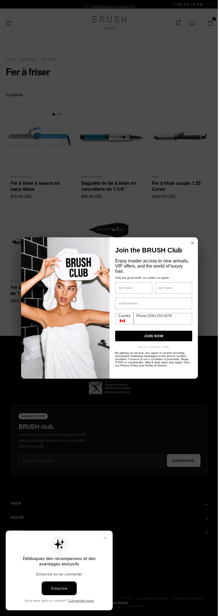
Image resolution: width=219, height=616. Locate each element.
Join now (151, 336)
